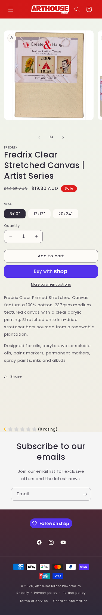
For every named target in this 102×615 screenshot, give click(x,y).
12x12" (39, 214)
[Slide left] (39, 137)
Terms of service (34, 601)
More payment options (51, 284)
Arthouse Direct (48, 586)
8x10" (15, 214)
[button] (11, 9)
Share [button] (16, 376)
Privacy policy (45, 593)
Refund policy (74, 593)
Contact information (70, 601)
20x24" (65, 214)
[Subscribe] (85, 494)
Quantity (12, 225)
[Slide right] (63, 137)
